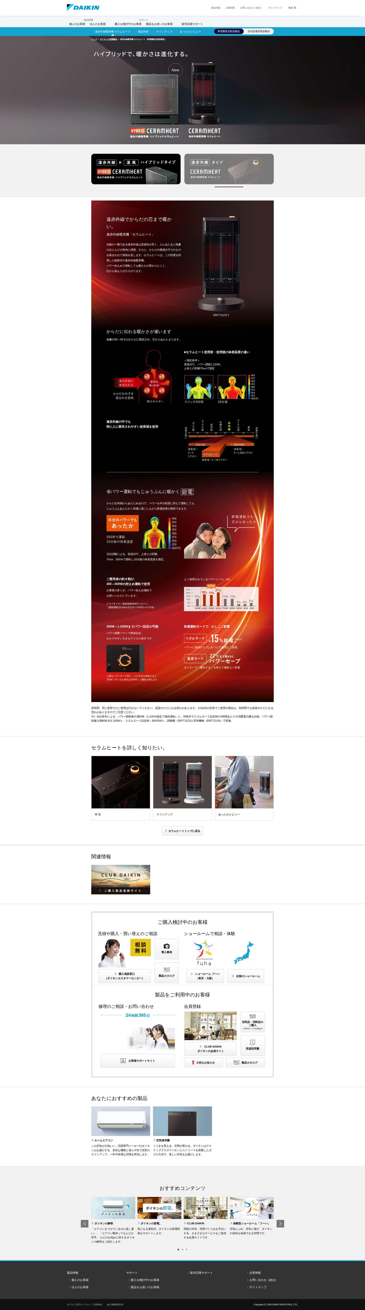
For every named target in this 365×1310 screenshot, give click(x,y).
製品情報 (215, 7)
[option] (182, 90)
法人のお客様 (80, 1287)
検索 (290, 7)
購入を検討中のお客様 (145, 1279)
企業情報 (230, 7)
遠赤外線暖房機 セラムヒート (112, 31)
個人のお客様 (80, 1279)
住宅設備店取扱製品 (259, 31)
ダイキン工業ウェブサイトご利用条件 (84, 1304)
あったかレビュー (190, 31)
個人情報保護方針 (115, 1304)
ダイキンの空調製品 (108, 39)
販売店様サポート (192, 23)
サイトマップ (275, 7)
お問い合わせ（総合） (251, 7)
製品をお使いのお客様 (145, 1287)
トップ (94, 39)
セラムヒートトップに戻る (184, 830)
